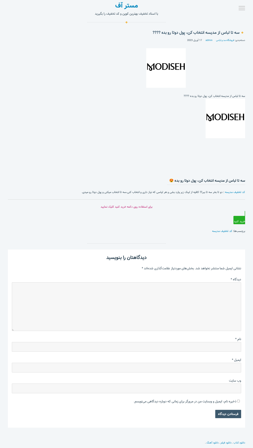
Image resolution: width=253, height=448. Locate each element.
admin (209, 40)
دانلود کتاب (239, 442)
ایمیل (236, 360)
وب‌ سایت (235, 380)
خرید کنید (239, 221)
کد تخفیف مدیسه (235, 192)
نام (238, 339)
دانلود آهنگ (212, 442)
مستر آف (126, 5)
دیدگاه (236, 279)
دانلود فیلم (226, 442)
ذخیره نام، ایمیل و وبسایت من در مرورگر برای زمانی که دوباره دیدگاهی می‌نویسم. (185, 401)
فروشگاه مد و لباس (225, 40)
